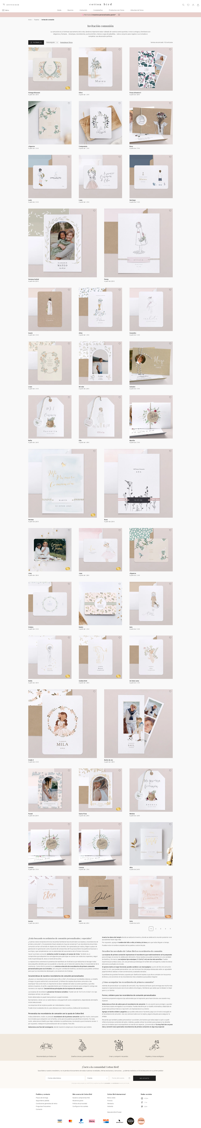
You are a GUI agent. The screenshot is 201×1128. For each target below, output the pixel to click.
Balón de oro (108, 760)
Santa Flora (83, 814)
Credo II (31, 760)
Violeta (30, 627)
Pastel (30, 814)
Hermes (31, 519)
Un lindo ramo (134, 681)
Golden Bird (83, 681)
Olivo (80, 93)
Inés (130, 627)
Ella (80, 440)
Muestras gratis (78, 1100)
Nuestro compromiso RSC (81, 1098)
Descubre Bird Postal (114, 1112)
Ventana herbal (33, 279)
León (30, 200)
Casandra (132, 333)
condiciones (116, 1083)
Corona (81, 867)
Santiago (132, 200)
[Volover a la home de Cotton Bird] (100, 7)
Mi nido (81, 387)
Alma (80, 333)
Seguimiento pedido (42, 1100)
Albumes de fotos (137, 10)
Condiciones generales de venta (46, 1103)
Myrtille (132, 440)
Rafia (30, 440)
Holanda (110, 1106)
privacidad (107, 1083)
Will (80, 921)
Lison (30, 387)
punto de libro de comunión (161, 967)
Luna (80, 200)
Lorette (30, 867)
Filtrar (37, 42)
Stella (30, 681)
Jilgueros (31, 146)
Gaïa (131, 921)
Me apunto (144, 1078)
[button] (119, 14)
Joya (80, 573)
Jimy (30, 573)
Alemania (110, 1103)
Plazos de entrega (42, 1098)
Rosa (131, 146)
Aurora (30, 921)
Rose (106, 519)
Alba (131, 867)
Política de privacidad (80, 1103)
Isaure (30, 333)
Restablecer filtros (66, 42)
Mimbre (132, 814)
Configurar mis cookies (80, 1106)
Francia (109, 1100)
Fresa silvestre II (135, 93)
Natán (81, 627)
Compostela (83, 146)
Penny (106, 279)
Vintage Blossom (34, 93)
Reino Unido (111, 1098)
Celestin (132, 387)
